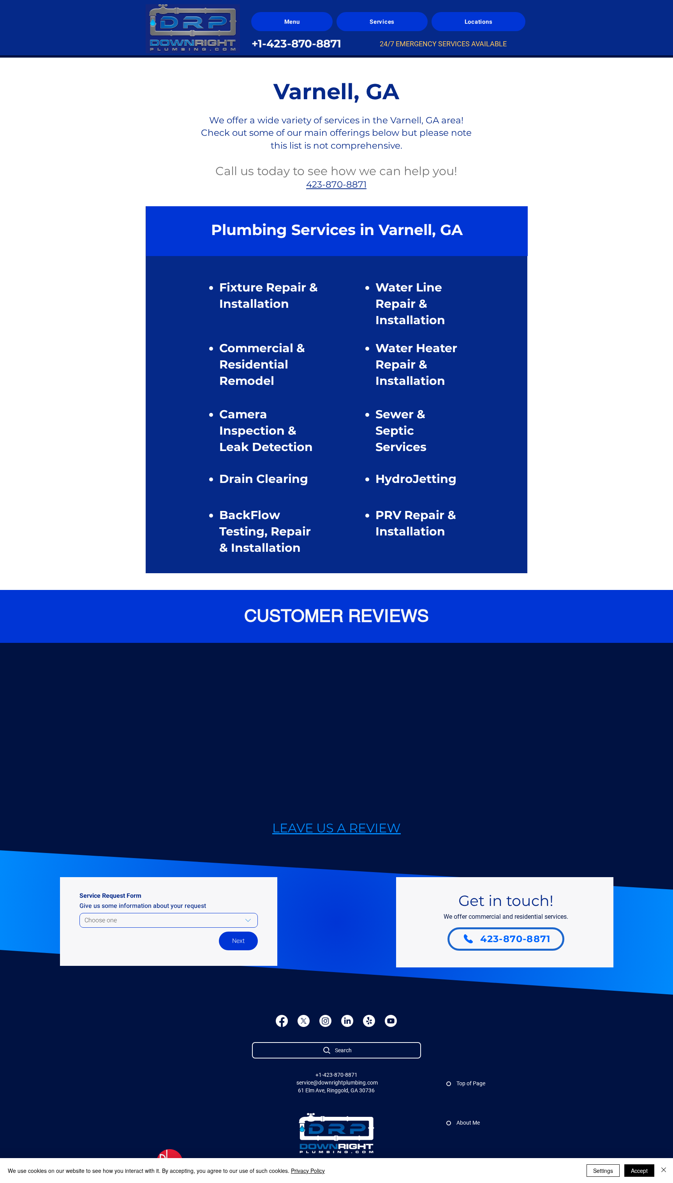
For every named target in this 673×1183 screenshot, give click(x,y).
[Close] (663, 1170)
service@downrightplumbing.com (337, 1082)
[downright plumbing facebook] (282, 1021)
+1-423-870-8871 (336, 1075)
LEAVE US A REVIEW (336, 827)
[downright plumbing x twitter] (304, 1021)
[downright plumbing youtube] (391, 1021)
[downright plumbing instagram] (325, 1021)
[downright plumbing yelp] (369, 1021)
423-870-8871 (336, 184)
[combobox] (168, 920)
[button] (292, 21)
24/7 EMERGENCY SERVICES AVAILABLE (443, 44)
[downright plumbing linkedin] (347, 1021)
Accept (639, 1170)
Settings (603, 1170)
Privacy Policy (308, 1170)
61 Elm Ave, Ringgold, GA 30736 (336, 1090)
